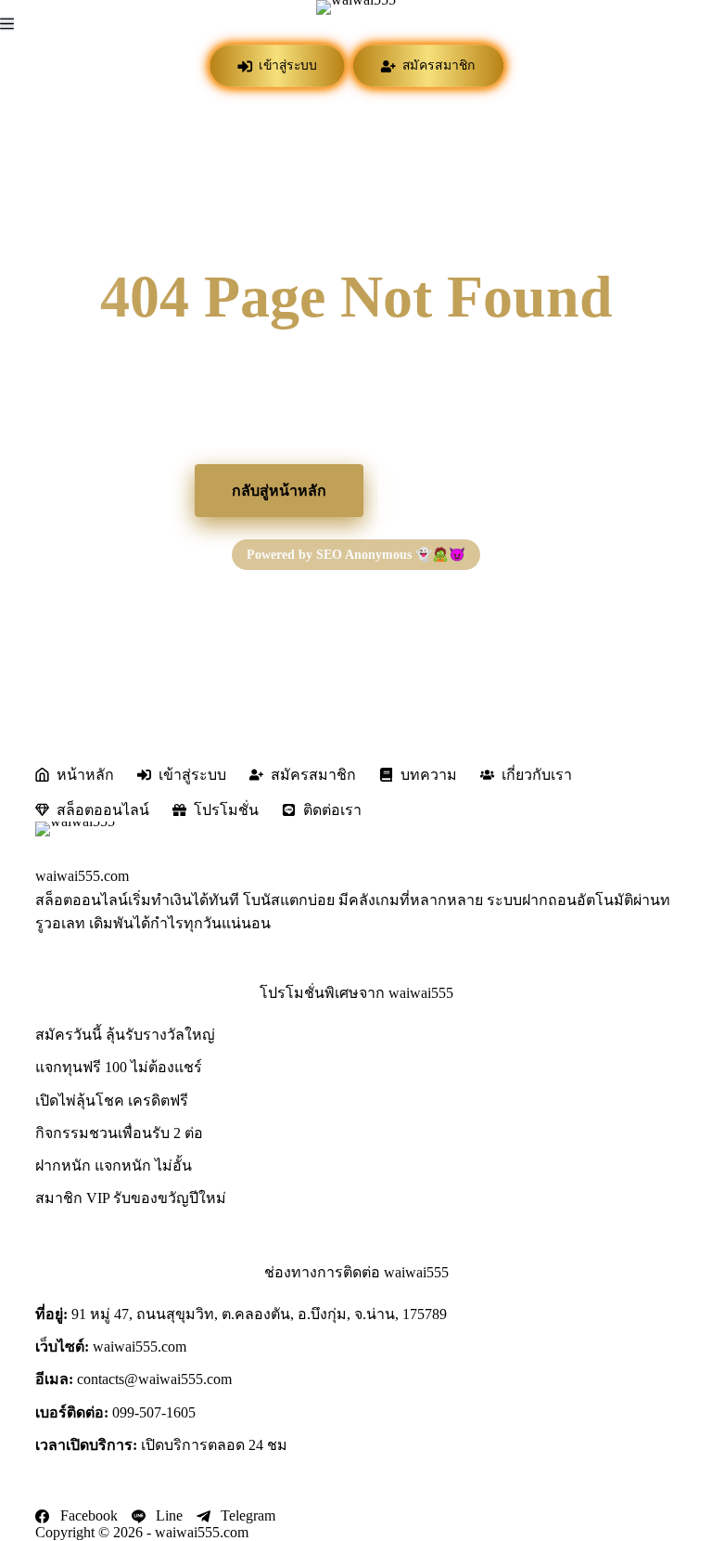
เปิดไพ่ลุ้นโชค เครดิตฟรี (111, 1100)
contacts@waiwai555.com (154, 1379)
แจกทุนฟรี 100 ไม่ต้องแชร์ (118, 1067)
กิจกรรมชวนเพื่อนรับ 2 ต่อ (119, 1133)
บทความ (428, 775)
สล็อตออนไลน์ (103, 810)
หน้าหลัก (85, 775)
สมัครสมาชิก (437, 65)
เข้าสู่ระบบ (286, 65)
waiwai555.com (82, 876)
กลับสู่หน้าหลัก (279, 491)
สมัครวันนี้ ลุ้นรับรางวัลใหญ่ (125, 1034)
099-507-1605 (154, 1412)
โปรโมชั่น (447, 491)
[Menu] (7, 24)
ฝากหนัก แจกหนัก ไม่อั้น (113, 1165)
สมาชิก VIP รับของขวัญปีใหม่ (130, 1198)
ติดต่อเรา (332, 810)
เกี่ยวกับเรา (537, 775)
